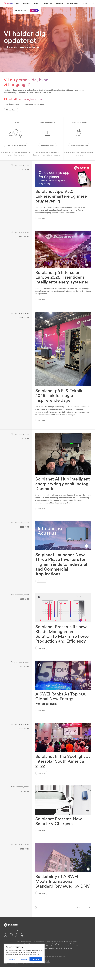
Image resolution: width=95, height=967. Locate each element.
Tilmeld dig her (11, 110)
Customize (12, 959)
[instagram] (5, 935)
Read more (41, 218)
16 (89, 907)
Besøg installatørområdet (79, 145)
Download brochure (47, 145)
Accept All (36, 959)
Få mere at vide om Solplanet (16, 145)
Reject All (24, 959)
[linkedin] (16, 935)
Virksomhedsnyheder (20, 165)
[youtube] (21, 935)
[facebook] (11, 935)
